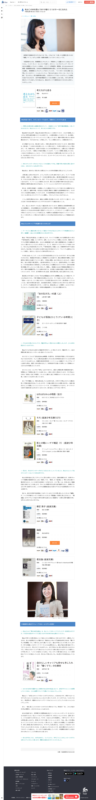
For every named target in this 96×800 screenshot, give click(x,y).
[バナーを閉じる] (79, 793)
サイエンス (33, 781)
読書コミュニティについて (53, 786)
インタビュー (10, 5)
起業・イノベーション (20, 783)
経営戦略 (17, 781)
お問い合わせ (50, 791)
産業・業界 (18, 790)
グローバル (33, 772)
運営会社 (50, 773)
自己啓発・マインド (20, 774)
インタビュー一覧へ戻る (29, 16)
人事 (16, 785)
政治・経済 (33, 774)
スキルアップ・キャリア (21, 772)
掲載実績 (50, 777)
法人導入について (51, 784)
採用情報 (50, 775)
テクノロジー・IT (34, 779)
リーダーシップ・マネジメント (22, 779)
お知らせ (50, 779)
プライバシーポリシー (20, 797)
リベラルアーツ (34, 783)
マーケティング (19, 788)
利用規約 (13, 797)
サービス (50, 782)
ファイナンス (34, 776)
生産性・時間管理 (19, 776)
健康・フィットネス (35, 785)
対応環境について (51, 788)
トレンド (33, 788)
